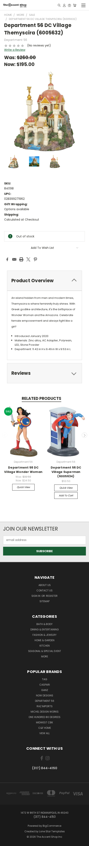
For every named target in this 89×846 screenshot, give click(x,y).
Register (52, 596)
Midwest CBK (44, 722)
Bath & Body (44, 624)
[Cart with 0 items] (74, 5)
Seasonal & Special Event (44, 651)
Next (84, 435)
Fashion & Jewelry (44, 635)
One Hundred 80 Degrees (44, 717)
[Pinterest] (35, 259)
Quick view (23, 487)
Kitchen (45, 645)
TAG (44, 679)
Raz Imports (45, 706)
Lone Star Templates (52, 831)
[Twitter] (28, 259)
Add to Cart (66, 495)
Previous (4, 435)
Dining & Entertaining (44, 629)
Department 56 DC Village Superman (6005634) (66, 471)
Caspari (44, 684)
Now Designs (44, 695)
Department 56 (44, 701)
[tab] (44, 281)
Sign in (36, 596)
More (44, 656)
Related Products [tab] (41, 398)
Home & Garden (44, 640)
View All (44, 733)
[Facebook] (7, 259)
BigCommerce (52, 826)
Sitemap (44, 601)
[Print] (21, 259)
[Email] (14, 259)
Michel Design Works (45, 711)
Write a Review (14, 50)
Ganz (44, 690)
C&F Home (44, 728)
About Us (44, 585)
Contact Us (44, 590)
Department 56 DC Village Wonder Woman (23, 469)
